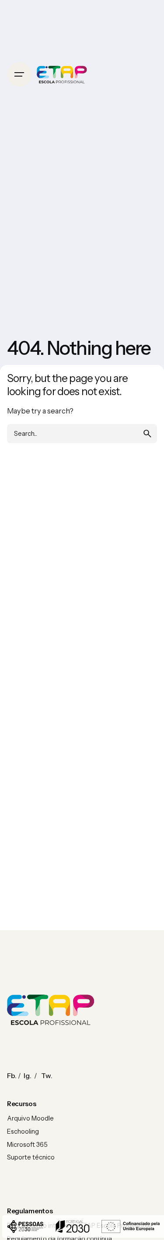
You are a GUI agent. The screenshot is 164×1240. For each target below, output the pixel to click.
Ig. (27, 1075)
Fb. (12, 1075)
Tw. (46, 1075)
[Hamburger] (19, 74)
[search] (147, 433)
